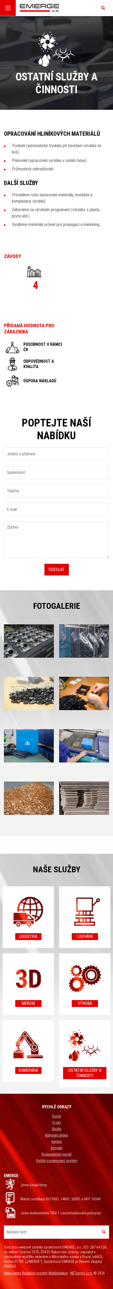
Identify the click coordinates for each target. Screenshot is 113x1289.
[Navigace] (8, 8)
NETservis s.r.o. (81, 1273)
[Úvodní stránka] (57, 8)
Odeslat (57, 569)
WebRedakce (58, 1273)
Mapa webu (12, 1273)
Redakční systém (35, 1273)
